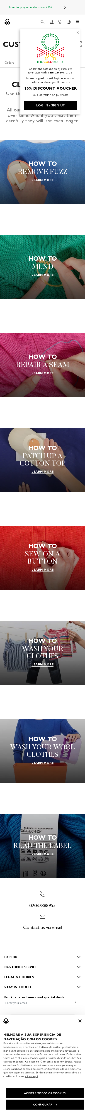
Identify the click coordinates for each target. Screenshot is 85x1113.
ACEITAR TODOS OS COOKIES (45, 1093)
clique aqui (31, 1076)
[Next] (65, 7)
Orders (9, 63)
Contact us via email (42, 927)
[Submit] (74, 1002)
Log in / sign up (50, 105)
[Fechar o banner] (80, 1020)
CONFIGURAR (43, 1104)
